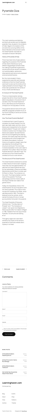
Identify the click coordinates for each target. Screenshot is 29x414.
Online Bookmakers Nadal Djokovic (8, 354)
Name (4, 309)
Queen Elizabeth (20, 269)
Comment (5, 291)
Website (4, 322)
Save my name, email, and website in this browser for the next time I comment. (15, 329)
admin (8, 14)
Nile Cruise (7, 269)
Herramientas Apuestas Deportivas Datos (9, 372)
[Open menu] (26, 2)
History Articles (14, 14)
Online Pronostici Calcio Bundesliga (9, 360)
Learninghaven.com (8, 2)
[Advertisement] (15, 29)
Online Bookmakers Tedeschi (8, 366)
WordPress (24, 411)
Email (3, 315)
